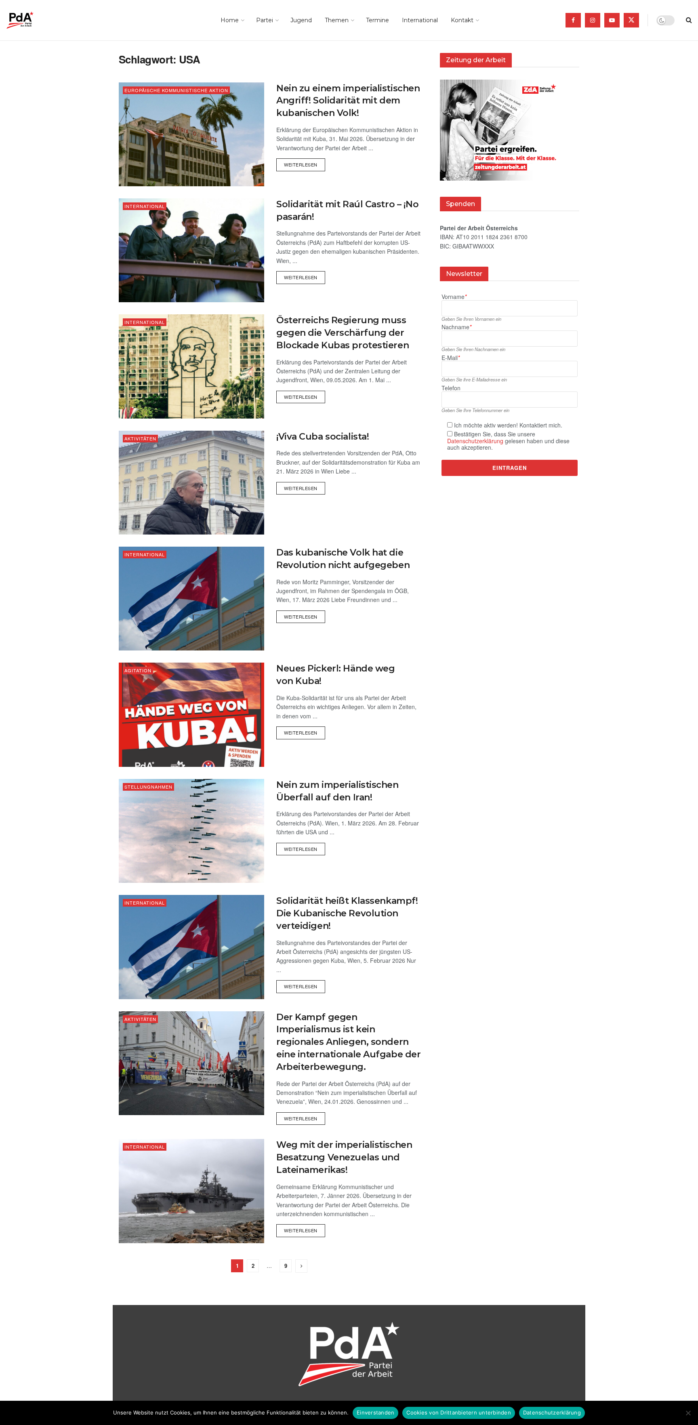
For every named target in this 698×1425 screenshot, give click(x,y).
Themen (337, 20)
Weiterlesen (304, 163)
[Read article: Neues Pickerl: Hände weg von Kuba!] (191, 714)
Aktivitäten (140, 438)
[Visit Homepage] (31, 20)
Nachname (456, 327)
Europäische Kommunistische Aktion (176, 90)
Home (230, 20)
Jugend (301, 20)
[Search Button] (689, 20)
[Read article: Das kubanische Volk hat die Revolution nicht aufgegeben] (191, 598)
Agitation (137, 670)
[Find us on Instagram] (592, 20)
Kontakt (462, 20)
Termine (377, 20)
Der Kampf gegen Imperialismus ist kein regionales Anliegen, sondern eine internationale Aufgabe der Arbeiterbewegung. (348, 1042)
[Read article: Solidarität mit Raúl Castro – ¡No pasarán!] (191, 250)
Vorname (454, 296)
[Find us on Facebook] (573, 20)
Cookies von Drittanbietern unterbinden (458, 1412)
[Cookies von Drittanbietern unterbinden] (688, 1413)
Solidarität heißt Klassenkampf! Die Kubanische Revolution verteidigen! (347, 913)
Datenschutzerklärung (475, 441)
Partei (264, 20)
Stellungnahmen (148, 786)
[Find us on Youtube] (612, 20)
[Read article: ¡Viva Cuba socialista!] (191, 483)
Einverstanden (375, 1412)
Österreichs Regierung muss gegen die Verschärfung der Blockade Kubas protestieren (342, 333)
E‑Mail (451, 357)
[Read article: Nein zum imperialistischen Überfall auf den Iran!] (191, 831)
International (420, 20)
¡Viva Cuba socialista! (322, 436)
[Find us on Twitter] (631, 20)
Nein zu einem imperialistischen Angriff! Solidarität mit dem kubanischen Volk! (348, 101)
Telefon (451, 388)
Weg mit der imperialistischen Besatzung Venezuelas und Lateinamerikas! (344, 1157)
